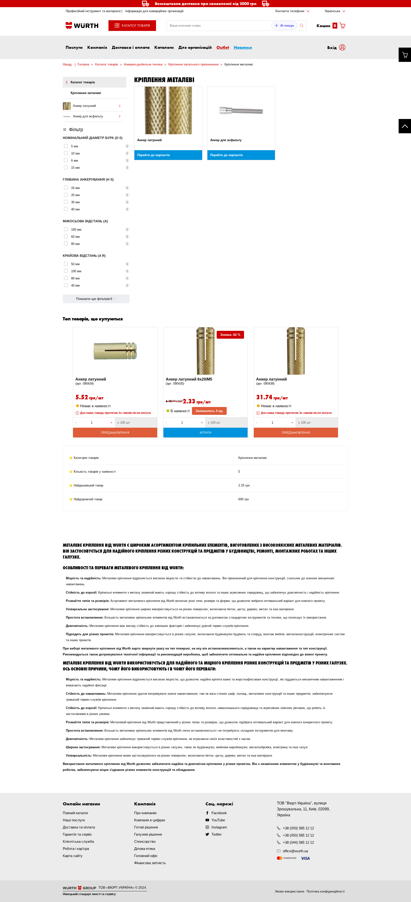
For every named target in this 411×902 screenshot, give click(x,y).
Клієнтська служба (78, 841)
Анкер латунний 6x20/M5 (189, 381)
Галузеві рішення (148, 834)
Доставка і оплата (131, 47)
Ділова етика (144, 849)
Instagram (219, 827)
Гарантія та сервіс (77, 834)
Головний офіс (146, 856)
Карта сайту (73, 856)
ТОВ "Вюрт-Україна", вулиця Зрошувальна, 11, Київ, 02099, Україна (303, 809)
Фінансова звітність (150, 863)
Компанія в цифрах (149, 820)
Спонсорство (145, 841)
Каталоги (164, 47)
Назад (67, 64)
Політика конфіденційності (326, 891)
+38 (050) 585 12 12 (298, 835)
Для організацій (195, 47)
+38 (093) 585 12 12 (298, 828)
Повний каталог (75, 813)
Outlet (222, 47)
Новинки (243, 47)
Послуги (74, 47)
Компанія (97, 47)
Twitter (216, 834)
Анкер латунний (90, 381)
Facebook (219, 813)
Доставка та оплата (79, 827)
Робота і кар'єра (76, 849)
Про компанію (145, 813)
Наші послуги (74, 820)
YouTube (218, 820)
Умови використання (289, 891)
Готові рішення (146, 827)
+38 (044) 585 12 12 (298, 842)
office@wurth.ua (295, 851)
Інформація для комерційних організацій (154, 11)
